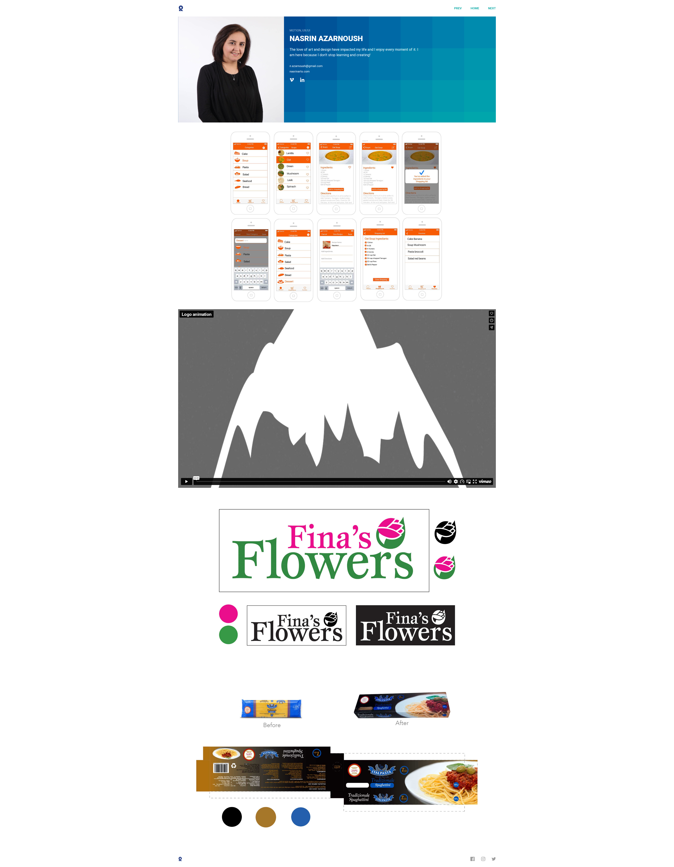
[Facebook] (472, 859)
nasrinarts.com (300, 71)
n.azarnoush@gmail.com (306, 66)
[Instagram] (483, 859)
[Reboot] (181, 8)
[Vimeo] (292, 80)
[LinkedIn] (302, 80)
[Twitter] (494, 859)
